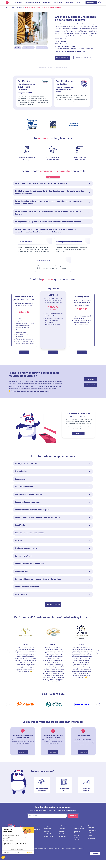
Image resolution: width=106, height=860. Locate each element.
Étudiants (61, 833)
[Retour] (8, 7)
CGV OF (57, 848)
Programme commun (53, 177)
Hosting (12, 7)
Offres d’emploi (58, 2)
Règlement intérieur (71, 848)
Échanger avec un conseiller (83, 57)
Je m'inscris (90, 379)
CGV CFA (50, 848)
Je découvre (24, 352)
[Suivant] (98, 652)
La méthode (47, 828)
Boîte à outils (91, 838)
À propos (46, 826)
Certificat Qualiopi (49, 833)
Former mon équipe (79, 828)
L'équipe (46, 831)
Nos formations (63, 826)
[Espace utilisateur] (99, 2)
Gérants (61, 831)
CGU (62, 848)
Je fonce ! (78, 433)
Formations (20, 7)
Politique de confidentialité (39, 848)
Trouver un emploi (78, 826)
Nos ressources (92, 830)
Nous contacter (91, 2)
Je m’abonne (73, 815)
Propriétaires (62, 836)
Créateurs (62, 828)
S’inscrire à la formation (53, 604)
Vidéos (90, 835)
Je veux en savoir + (90, 384)
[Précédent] (7, 652)
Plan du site (80, 848)
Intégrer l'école (78, 840)
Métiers (90, 833)
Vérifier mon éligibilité (62, 57)
